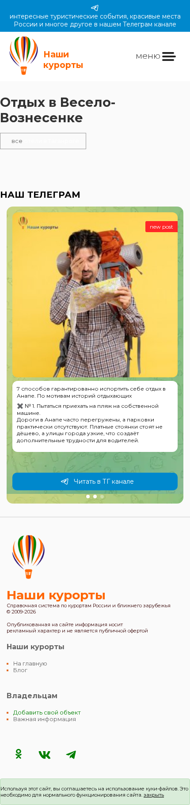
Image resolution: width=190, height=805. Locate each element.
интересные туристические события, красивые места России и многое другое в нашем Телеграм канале (95, 20)
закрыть (154, 795)
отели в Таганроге (45, 141)
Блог (20, 670)
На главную (30, 663)
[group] (95, 355)
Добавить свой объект (47, 712)
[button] (88, 496)
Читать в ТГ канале (104, 481)
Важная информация (44, 719)
